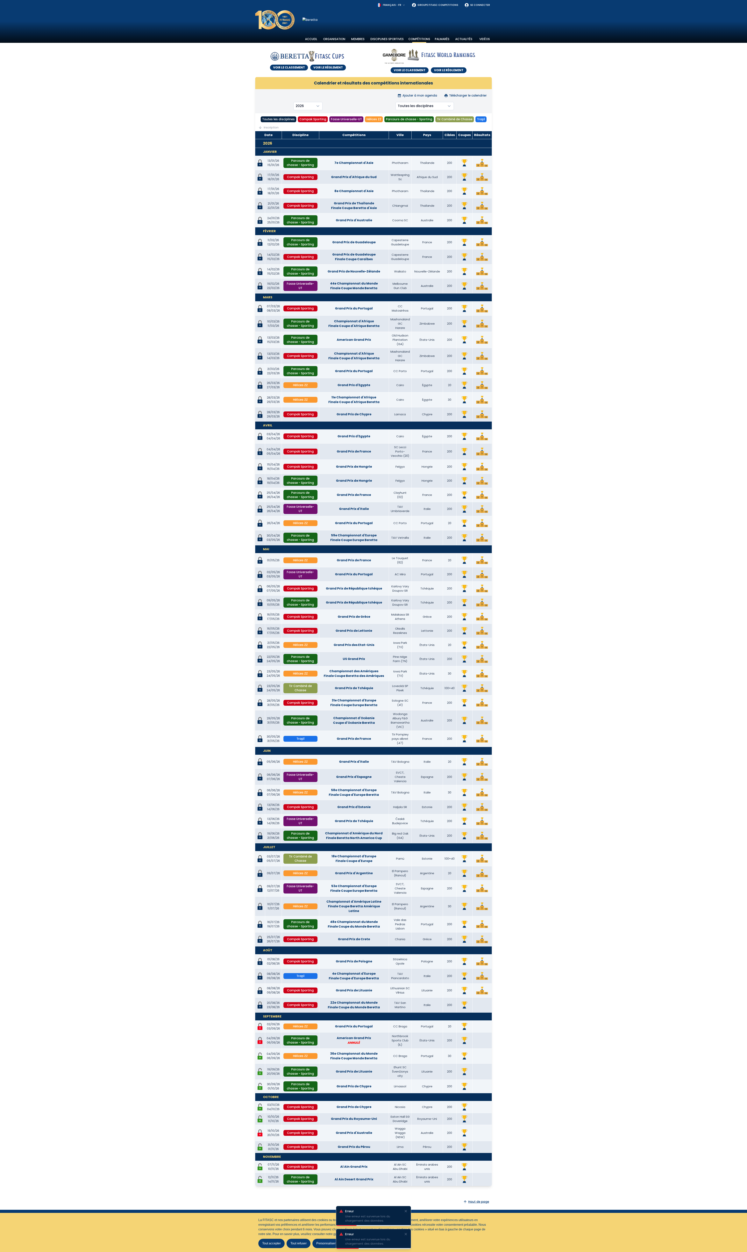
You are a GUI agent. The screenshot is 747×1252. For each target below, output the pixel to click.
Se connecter (480, 5)
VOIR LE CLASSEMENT (289, 67)
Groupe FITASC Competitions (437, 5)
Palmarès (442, 39)
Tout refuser (298, 1243)
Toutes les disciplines (278, 119)
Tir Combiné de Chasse (454, 119)
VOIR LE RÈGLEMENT (328, 67)
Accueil (311, 39)
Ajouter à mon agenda (419, 95)
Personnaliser (326, 1243)
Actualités (463, 39)
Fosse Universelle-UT (346, 119)
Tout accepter (271, 1243)
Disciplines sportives (387, 39)
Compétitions (419, 39)
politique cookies (345, 1234)
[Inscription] (260, 1056)
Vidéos (484, 39)
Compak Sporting (312, 119)
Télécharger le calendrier (468, 95)
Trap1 (481, 119)
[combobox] (391, 5)
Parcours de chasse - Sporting (409, 119)
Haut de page (478, 1202)
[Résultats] (482, 163)
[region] (397, 20)
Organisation (334, 39)
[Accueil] (275, 20)
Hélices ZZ (373, 119)
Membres (358, 39)
